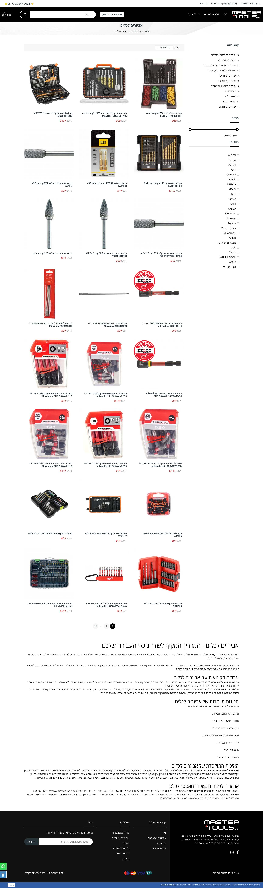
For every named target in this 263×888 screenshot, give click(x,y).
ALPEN (232, 155)
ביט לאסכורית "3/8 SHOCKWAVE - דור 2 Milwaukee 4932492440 (162, 324)
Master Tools (228, 228)
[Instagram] (232, 852)
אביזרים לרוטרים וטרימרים (223, 86)
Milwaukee (230, 233)
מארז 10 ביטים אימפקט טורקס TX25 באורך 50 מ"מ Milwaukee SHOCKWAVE (105, 464)
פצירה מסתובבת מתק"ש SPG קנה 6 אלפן (52, 253)
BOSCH (232, 165)
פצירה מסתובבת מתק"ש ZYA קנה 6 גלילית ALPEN (51, 184)
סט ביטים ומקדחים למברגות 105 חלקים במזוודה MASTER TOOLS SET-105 (104, 114)
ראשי (147, 31)
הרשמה (245, 3)
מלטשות (125, 843)
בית (225, 14)
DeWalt (231, 179)
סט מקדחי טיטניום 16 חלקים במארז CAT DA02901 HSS (163, 184)
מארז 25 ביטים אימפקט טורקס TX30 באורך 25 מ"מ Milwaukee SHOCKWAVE (50, 464)
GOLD (232, 189)
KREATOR (230, 213)
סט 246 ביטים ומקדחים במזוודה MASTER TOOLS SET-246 (53, 114)
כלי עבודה (136, 31)
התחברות (254, 3)
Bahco (232, 160)
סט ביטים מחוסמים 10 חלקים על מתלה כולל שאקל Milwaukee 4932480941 (106, 605)
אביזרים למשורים (228, 75)
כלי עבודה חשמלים (121, 848)
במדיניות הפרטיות (168, 884)
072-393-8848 (230, 3)
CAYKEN (231, 174)
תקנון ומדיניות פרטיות (157, 837)
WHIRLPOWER (228, 257)
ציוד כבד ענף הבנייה (120, 837)
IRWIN (232, 203)
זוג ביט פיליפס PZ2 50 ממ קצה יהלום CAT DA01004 (107, 184)
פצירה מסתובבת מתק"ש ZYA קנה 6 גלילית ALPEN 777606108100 (161, 254)
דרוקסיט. (28, 873)
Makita (232, 223)
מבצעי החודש (211, 14)
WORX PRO (229, 267)
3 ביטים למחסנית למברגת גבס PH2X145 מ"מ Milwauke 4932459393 (50, 324)
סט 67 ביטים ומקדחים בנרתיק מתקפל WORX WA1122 (106, 535)
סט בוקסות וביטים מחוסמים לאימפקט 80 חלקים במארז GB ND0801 (50, 605)
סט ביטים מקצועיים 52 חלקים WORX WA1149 (50, 533)
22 (95, 626)
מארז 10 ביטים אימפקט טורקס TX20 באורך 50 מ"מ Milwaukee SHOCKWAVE (50, 394)
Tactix (232, 252)
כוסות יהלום (230, 96)
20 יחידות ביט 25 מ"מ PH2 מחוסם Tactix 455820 (162, 535)
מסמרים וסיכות (229, 101)
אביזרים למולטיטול (227, 80)
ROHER (232, 237)
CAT (233, 169)
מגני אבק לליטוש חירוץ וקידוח (221, 70)
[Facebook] (238, 852)
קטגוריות (111, 14)
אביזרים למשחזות (227, 106)
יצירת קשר (194, 14)
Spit (233, 247)
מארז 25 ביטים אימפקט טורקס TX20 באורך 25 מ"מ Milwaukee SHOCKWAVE (105, 394)
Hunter (232, 199)
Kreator (231, 218)
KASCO (232, 208)
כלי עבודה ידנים (122, 853)
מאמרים (126, 858)
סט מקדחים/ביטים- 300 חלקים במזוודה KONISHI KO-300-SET (163, 114)
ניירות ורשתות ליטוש (226, 60)
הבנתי (11, 885)
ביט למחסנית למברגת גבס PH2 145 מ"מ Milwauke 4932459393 (107, 324)
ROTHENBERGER (226, 242)
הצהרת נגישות (159, 848)
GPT (233, 194)
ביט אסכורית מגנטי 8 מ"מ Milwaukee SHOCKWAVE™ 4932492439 (164, 394)
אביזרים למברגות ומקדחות (223, 55)
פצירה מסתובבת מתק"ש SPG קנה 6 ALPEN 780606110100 (106, 254)
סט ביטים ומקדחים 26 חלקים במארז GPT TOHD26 (163, 605)
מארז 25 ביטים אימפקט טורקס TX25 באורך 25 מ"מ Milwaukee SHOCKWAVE (160, 464)
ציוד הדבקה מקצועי (121, 832)
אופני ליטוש (230, 91)
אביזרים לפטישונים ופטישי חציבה (220, 65)
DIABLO (231, 184)
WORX (232, 262)
